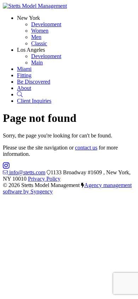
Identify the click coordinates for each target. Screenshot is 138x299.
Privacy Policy (44, 179)
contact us (86, 148)
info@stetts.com (27, 172)
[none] (28, 18)
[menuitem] (46, 24)
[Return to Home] (35, 6)
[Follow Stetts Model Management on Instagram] (6, 166)
